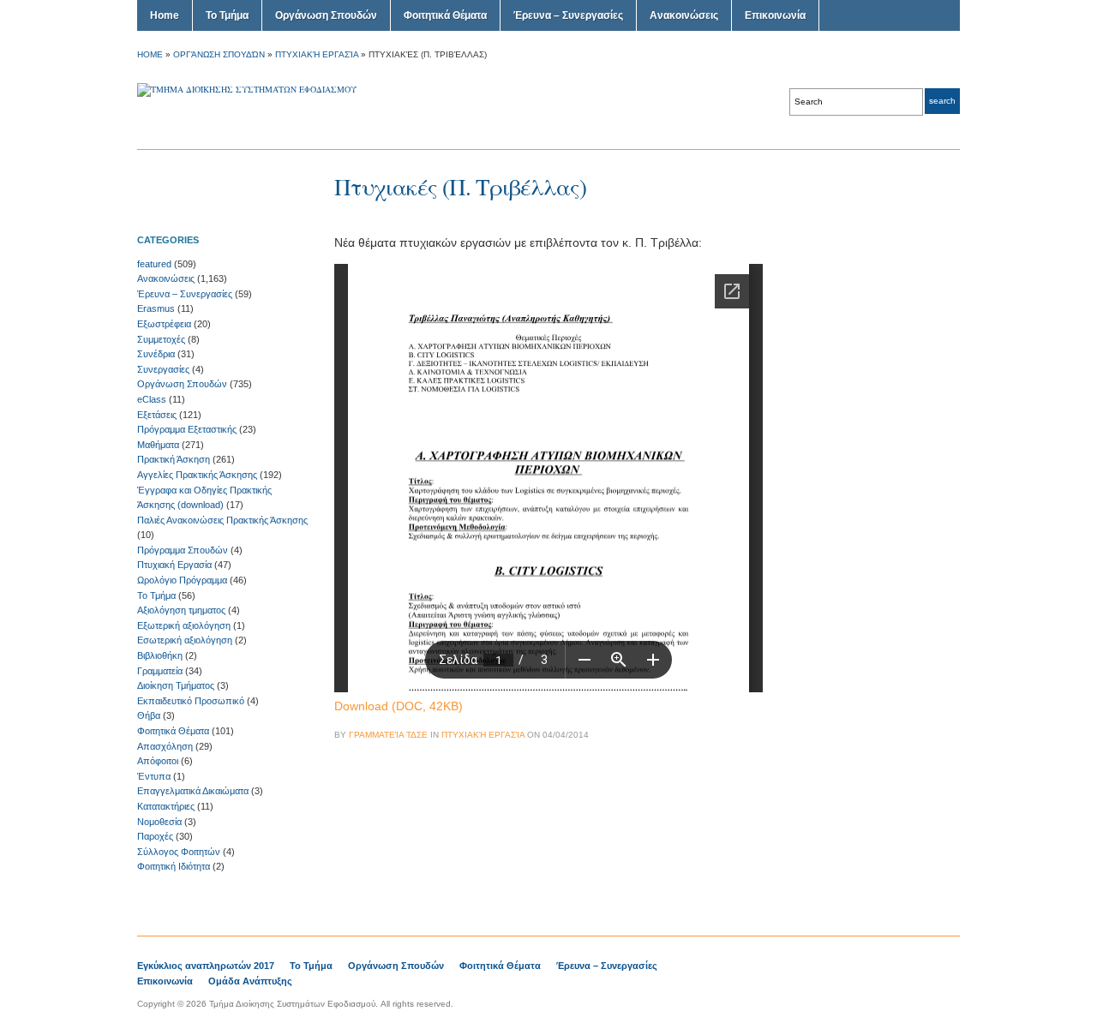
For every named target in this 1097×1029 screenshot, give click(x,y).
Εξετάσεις (157, 415)
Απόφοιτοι (157, 761)
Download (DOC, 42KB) (398, 706)
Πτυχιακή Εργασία (316, 54)
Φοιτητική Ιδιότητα (173, 866)
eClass (151, 399)
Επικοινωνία (775, 15)
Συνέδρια (156, 354)
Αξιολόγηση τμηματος (181, 610)
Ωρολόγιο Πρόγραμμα (182, 580)
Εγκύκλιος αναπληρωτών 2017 (205, 965)
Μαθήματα (158, 445)
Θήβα (148, 715)
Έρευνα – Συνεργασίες (568, 15)
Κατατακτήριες (166, 806)
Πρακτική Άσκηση (173, 459)
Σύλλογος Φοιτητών (178, 852)
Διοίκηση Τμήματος (175, 685)
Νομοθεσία (159, 822)
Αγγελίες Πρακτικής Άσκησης (197, 475)
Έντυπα (154, 776)
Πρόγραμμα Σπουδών (182, 550)
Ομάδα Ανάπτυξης (250, 981)
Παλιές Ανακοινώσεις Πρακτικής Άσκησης (222, 520)
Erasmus (156, 308)
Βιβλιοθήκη (160, 655)
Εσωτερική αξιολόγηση (184, 640)
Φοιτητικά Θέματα (445, 15)
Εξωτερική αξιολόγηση (184, 625)
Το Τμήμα (227, 15)
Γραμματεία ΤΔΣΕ (388, 734)
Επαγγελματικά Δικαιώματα (193, 791)
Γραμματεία (160, 671)
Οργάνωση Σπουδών (326, 15)
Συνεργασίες (163, 369)
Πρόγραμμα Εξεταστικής (187, 429)
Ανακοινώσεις (684, 15)
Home (164, 15)
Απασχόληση (165, 746)
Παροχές (155, 836)
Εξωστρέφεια (164, 324)
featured (154, 264)
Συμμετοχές (161, 339)
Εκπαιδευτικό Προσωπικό (190, 701)
